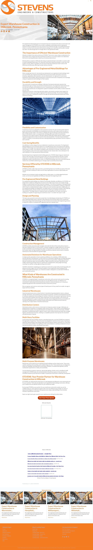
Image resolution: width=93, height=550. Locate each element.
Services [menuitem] (64, 534)
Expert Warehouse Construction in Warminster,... (9, 508)
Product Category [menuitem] (7, 536)
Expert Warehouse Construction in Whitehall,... (78, 508)
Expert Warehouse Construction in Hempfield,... (32, 508)
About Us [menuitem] (5, 531)
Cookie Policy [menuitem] (73, 547)
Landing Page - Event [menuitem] (37, 536)
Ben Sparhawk (9, 29)
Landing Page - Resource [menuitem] (38, 532)
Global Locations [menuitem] (6, 532)
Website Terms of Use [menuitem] (66, 547)
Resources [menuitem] (5, 539)
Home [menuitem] (4, 529)
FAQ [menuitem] (3, 540)
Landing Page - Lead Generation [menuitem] (40, 537)
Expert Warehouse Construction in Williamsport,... (55, 508)
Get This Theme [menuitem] (66, 529)
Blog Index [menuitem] (35, 529)
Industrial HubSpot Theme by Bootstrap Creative (48, 547)
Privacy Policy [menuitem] (59, 547)
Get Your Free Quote (46, 398)
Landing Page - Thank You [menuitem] (38, 534)
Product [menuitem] (4, 537)
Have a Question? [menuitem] (66, 532)
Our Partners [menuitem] (6, 534)
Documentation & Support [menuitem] (68, 531)
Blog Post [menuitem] (34, 531)
